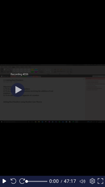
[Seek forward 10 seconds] (22, 181)
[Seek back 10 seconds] (13, 181)
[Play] (18, 90)
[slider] (37, 181)
